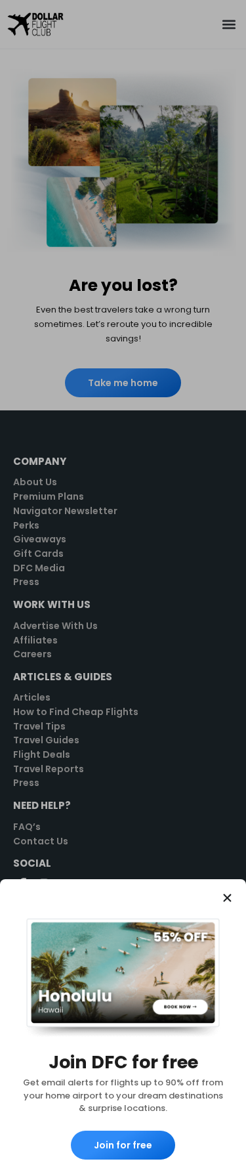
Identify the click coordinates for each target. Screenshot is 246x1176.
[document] (123, 588)
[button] (227, 898)
